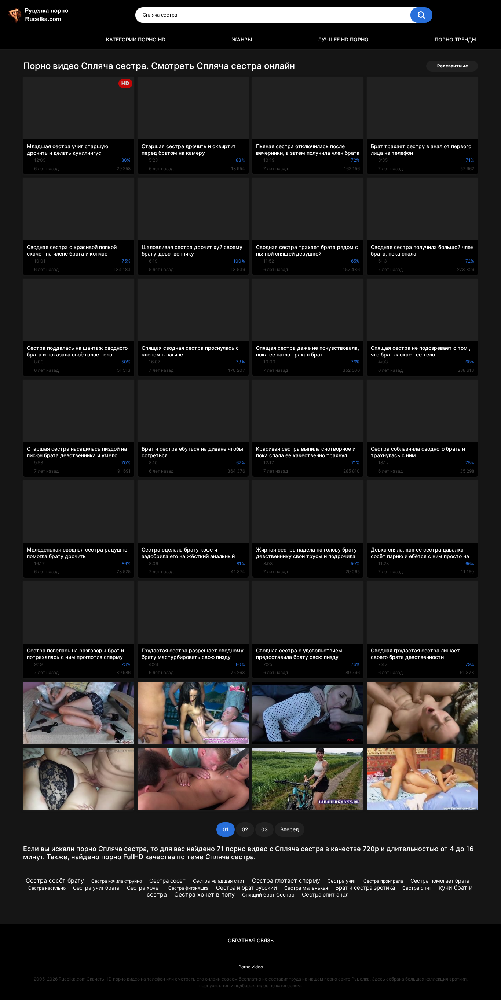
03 (264, 829)
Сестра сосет (167, 880)
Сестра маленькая (306, 888)
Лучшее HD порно (343, 39)
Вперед (289, 829)
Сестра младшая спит (219, 881)
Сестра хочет (144, 887)
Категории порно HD (135, 39)
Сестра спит (416, 888)
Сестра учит (342, 881)
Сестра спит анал (325, 894)
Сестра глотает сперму (286, 880)
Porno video (250, 967)
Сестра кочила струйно (116, 881)
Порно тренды (455, 39)
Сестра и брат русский (246, 887)
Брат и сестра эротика (365, 887)
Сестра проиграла (383, 881)
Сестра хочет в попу (204, 894)
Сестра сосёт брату (55, 880)
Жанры (242, 39)
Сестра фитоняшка (188, 888)
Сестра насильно (47, 888)
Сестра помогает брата (439, 881)
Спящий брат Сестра (268, 894)
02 (245, 829)
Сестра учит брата (96, 887)
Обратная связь (251, 940)
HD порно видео (32, 39)
